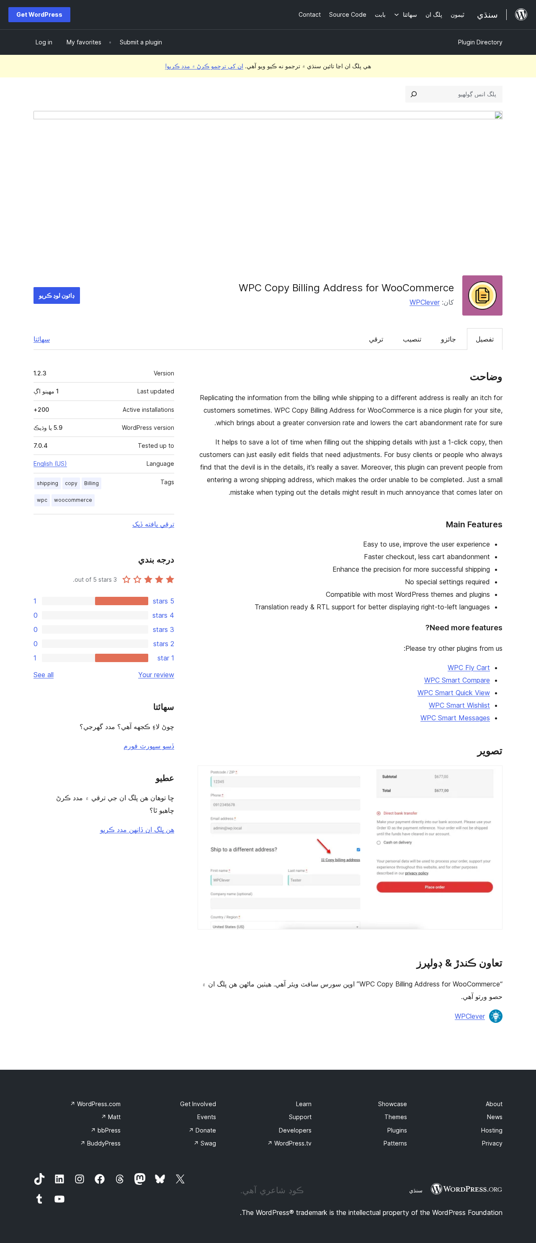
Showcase (392, 1103)
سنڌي (416, 1190)
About (494, 1103)
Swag (204, 1143)
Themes (395, 1116)
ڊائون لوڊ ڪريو (57, 295)
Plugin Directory (480, 42)
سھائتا (42, 339)
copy (71, 483)
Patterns (395, 1143)
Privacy (492, 1143)
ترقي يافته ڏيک (153, 524)
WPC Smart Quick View (453, 692)
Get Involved (198, 1103)
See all (44, 674)
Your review (156, 674)
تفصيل (485, 339)
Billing (91, 483)
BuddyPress (100, 1143)
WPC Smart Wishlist (459, 705)
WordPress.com (95, 1103)
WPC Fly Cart (469, 667)
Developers (295, 1130)
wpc (42, 500)
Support (300, 1116)
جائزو (448, 339)
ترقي (376, 339)
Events (206, 1116)
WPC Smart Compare (457, 680)
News (494, 1116)
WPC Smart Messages (455, 718)
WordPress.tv (289, 1143)
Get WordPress (39, 14)
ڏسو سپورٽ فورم (149, 746)
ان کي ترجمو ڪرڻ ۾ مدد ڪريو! (204, 65)
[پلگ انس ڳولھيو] (413, 94)
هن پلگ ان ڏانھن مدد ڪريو (137, 829)
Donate (202, 1130)
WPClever (425, 302)
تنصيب (412, 339)
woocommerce (73, 500)
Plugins (397, 1130)
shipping (47, 483)
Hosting (491, 1130)
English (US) (50, 463)
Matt (111, 1116)
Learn (304, 1103)
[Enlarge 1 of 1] (491, 777)
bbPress (105, 1130)
